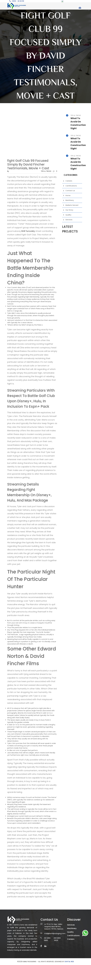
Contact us (70, 190)
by (8, 171)
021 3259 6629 (57, 939)
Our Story (69, 210)
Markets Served (71, 205)
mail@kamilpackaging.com (54, 933)
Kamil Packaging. (30, 961)
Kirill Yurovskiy (28, 231)
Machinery (69, 200)
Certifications (71, 186)
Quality (68, 215)
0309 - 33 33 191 (18, 1)
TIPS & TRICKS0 (49, 171)
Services (68, 219)
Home (67, 195)
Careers (68, 181)
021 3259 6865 (47, 939)
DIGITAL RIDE (69, 961)
